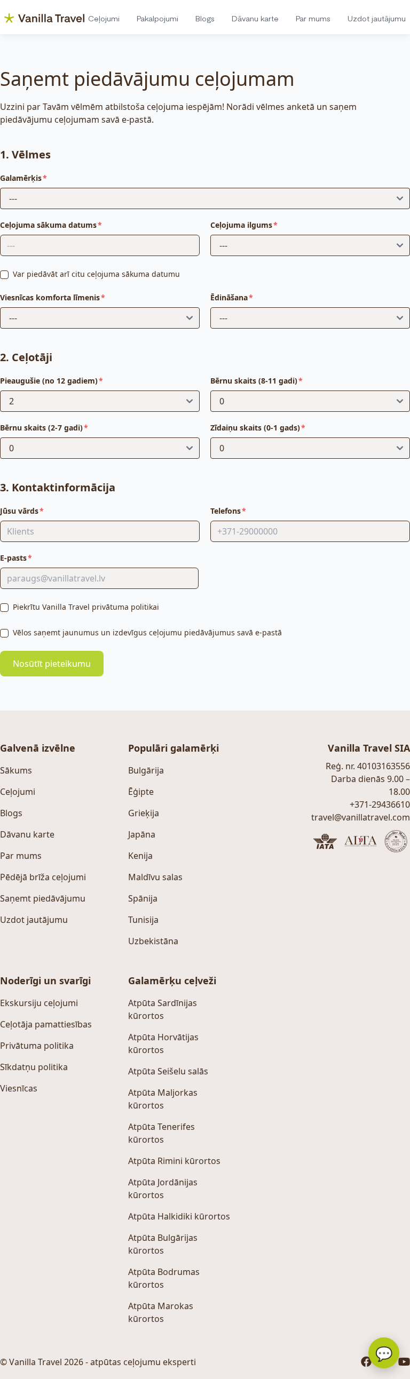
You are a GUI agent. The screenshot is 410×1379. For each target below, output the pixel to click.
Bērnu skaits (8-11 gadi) (253, 381)
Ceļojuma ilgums (241, 225)
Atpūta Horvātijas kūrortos (163, 1043)
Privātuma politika (37, 1045)
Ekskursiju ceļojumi (39, 1003)
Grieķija (143, 813)
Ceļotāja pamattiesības (46, 1024)
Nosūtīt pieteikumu (52, 663)
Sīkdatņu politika (34, 1067)
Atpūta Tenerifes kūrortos (161, 1133)
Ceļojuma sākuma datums (48, 225)
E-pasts (13, 558)
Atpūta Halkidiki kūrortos (179, 1216)
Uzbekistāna (153, 941)
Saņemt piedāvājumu (42, 898)
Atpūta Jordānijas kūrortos (163, 1188)
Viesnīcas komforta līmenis (50, 297)
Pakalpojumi (157, 18)
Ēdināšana (229, 297)
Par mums (313, 18)
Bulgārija (146, 770)
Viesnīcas (18, 1088)
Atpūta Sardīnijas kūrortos (162, 1009)
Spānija (142, 898)
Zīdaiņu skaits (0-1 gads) (255, 428)
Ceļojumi (104, 18)
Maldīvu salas (155, 877)
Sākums (16, 770)
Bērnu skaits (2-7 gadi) (41, 428)
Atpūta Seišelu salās (168, 1071)
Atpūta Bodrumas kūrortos (164, 1278)
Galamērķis (21, 178)
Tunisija (143, 920)
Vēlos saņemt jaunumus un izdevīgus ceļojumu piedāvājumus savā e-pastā (147, 632)
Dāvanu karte (255, 18)
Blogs (205, 18)
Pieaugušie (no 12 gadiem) (49, 381)
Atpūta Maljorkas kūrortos (163, 1099)
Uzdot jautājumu (377, 18)
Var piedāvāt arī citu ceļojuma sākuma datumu (96, 274)
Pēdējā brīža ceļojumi (43, 877)
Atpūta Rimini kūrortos (174, 1161)
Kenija (140, 856)
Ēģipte (141, 792)
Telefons (225, 511)
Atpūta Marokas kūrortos (160, 1312)
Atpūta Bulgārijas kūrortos (163, 1244)
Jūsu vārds (19, 511)
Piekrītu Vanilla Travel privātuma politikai (86, 607)
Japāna (141, 834)
